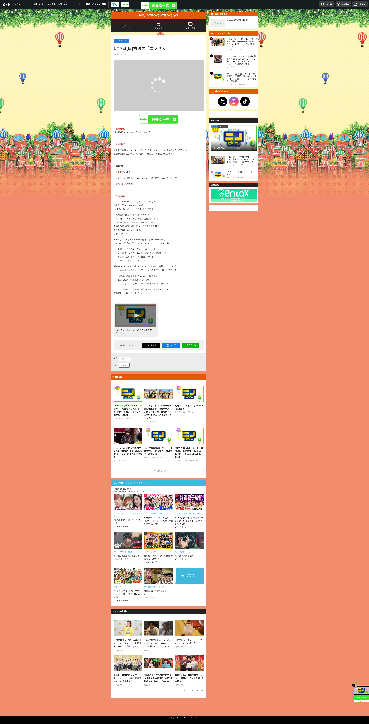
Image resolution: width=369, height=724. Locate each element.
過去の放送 (190, 28)
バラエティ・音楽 (47, 4)
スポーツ (68, 4)
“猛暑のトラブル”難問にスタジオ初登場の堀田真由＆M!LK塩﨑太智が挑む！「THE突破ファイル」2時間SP (158, 678)
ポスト (153, 345)
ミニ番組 (86, 4)
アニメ (77, 4)
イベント (96, 4)
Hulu (158, 119)
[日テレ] (6, 4)
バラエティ (125, 359)
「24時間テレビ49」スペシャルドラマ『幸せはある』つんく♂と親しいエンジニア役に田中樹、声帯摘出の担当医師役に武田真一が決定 (158, 643)
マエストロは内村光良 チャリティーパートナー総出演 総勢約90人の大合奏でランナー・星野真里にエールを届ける (127, 678)
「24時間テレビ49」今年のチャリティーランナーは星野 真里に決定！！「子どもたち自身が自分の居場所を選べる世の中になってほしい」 (128, 643)
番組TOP (127, 28)
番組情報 (158, 28)
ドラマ (18, 4)
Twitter (223, 102)
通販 (104, 4)
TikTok (245, 102)
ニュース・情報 (30, 4)
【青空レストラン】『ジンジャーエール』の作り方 (188, 641)
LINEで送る (190, 345)
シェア (173, 345)
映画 (60, 4)
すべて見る (157, 471)
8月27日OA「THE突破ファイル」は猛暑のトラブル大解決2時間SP (189, 678)
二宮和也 (124, 365)
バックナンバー (121, 41)
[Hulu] (159, 5)
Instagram (234, 102)
